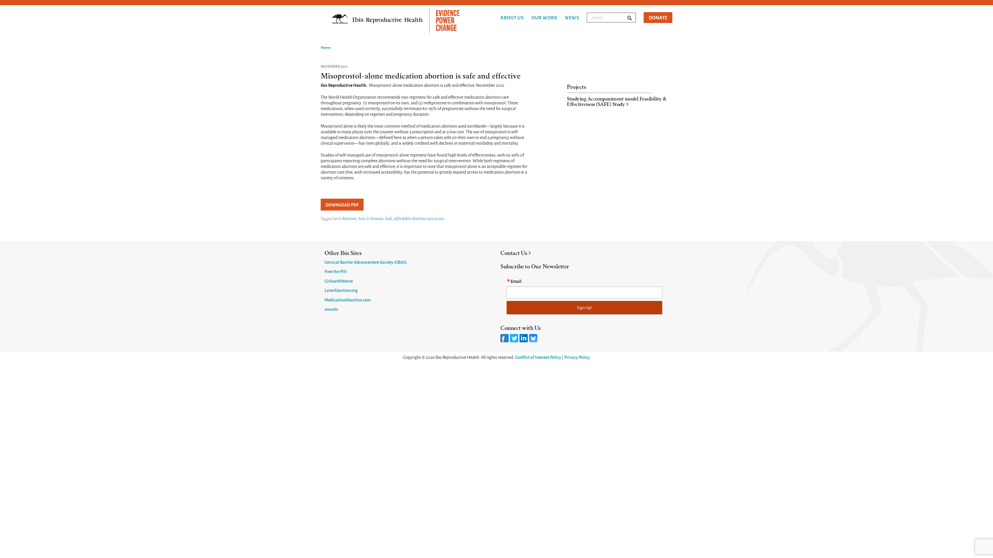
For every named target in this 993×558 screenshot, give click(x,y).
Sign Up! (584, 308)
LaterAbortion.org (341, 290)
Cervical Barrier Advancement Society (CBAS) (366, 262)
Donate (658, 17)
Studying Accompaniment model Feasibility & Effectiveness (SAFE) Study (616, 101)
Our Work (544, 17)
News (572, 17)
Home (325, 47)
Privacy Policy (577, 357)
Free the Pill (336, 271)
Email (516, 281)
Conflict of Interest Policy (538, 357)
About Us (512, 17)
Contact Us (513, 253)
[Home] (395, 21)
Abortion (349, 218)
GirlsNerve (339, 281)
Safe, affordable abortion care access (414, 218)
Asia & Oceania (370, 218)
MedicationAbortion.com (348, 300)
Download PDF (342, 205)
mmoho (331, 309)
